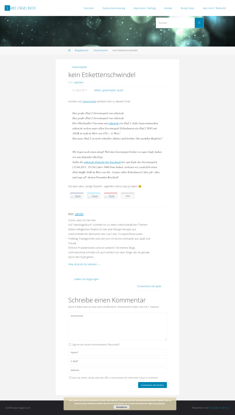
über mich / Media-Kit (214, 8)
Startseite (89, 8)
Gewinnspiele (100, 50)
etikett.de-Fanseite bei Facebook (102, 162)
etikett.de (113, 123)
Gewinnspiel (89, 101)
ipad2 (120, 90)
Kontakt (168, 8)
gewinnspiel (109, 90)
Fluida (211, 407)
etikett (97, 90)
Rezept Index (187, 8)
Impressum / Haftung (145, 8)
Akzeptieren (121, 407)
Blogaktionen (81, 50)
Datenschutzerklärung (114, 8)
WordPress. (224, 407)
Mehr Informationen (157, 403)
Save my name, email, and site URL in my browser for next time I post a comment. (114, 377)
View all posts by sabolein (84, 264)
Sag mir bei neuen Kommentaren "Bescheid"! (96, 344)
